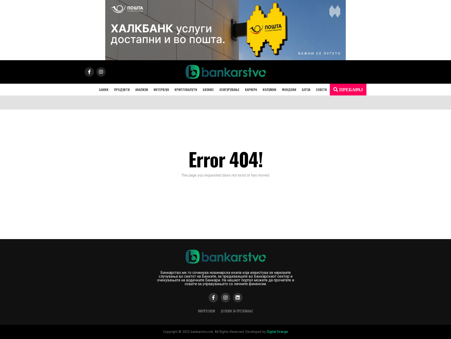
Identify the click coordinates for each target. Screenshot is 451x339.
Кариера (251, 89)
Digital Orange (277, 332)
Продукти (122, 89)
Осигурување (229, 89)
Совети (321, 89)
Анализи (141, 89)
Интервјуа (161, 89)
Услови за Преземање (237, 310)
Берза (306, 89)
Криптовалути (186, 89)
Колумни (269, 89)
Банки (103, 89)
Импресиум (206, 310)
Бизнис (208, 89)
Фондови (289, 89)
